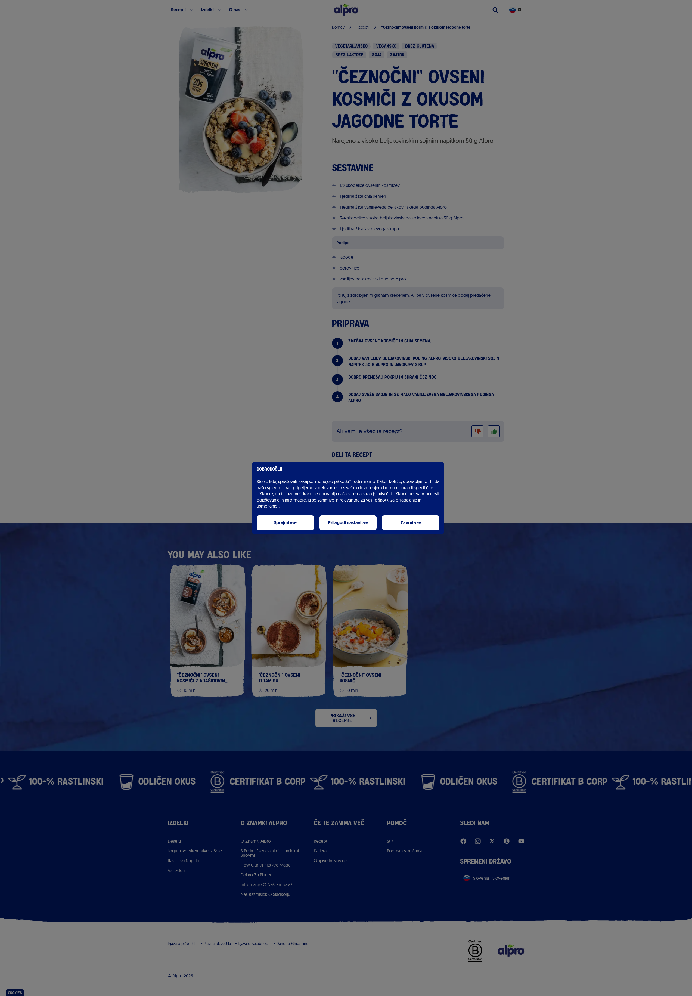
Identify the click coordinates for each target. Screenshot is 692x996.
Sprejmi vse (285, 522)
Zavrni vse (411, 522)
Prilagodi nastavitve (348, 522)
